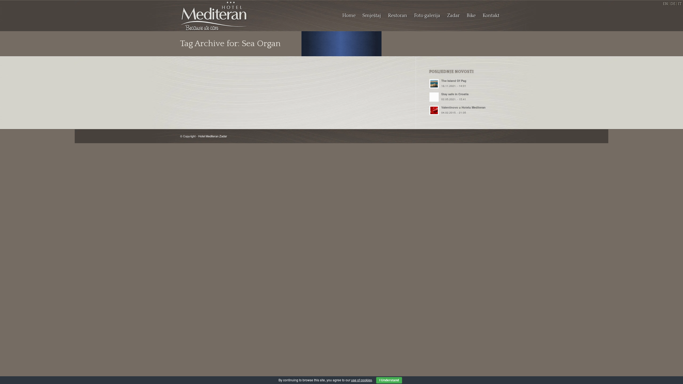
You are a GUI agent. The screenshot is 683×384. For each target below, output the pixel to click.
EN (665, 4)
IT (680, 4)
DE (673, 4)
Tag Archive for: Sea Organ (230, 43)
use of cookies (361, 380)
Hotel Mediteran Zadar (212, 136)
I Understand (389, 380)
